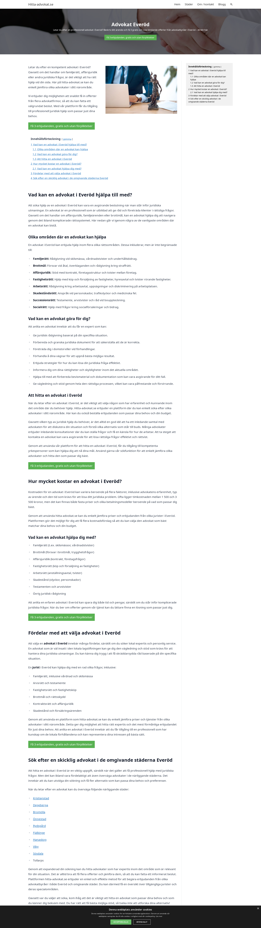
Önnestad (39, 819)
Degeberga (40, 805)
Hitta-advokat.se (40, 4)
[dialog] (130, 917)
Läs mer (159, 916)
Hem (177, 4)
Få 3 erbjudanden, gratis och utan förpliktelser (130, 37)
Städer (189, 4)
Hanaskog (39, 839)
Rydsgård (39, 826)
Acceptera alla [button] (121, 922)
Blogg (222, 4)
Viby (36, 846)
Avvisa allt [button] (141, 922)
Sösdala (38, 853)
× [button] (258, 908)
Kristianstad (41, 798)
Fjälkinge (39, 833)
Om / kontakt (205, 4)
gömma (67, 139)
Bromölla (39, 812)
